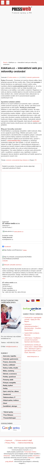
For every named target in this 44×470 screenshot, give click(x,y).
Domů (5, 62)
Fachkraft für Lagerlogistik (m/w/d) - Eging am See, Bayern (32, 319)
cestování (8, 160)
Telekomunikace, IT (9, 397)
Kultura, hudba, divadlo (10, 368)
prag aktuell (9, 461)
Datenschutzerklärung (25, 443)
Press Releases (8, 415)
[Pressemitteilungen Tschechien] (38, 301)
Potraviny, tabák (8, 379)
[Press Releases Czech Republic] (32, 301)
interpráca (36, 455)
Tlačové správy (8, 412)
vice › (4, 278)
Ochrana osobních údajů (23, 440)
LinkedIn (5, 261)
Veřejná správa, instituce (11, 400)
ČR (36, 160)
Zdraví (5, 403)
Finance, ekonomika (9, 362)
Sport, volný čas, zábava (11, 391)
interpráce (7, 455)
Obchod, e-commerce (10, 374)
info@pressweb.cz (12, 346)
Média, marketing (8, 371)
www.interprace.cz (33, 356)
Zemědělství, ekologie (10, 406)
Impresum (8, 440)
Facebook (7, 246)
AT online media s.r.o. (13, 77)
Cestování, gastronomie (32, 77)
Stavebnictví (7, 394)
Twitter (25, 250)
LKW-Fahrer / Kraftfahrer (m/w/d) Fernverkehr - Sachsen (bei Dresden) (32, 340)
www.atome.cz (18, 231)
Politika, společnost (9, 376)
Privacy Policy (10, 443)
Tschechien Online (30, 452)
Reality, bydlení (8, 385)
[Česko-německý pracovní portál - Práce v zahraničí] (32, 311)
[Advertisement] (22, 37)
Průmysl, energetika (9, 382)
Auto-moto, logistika (9, 356)
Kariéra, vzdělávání (9, 365)
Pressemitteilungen (9, 418)
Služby (5, 388)
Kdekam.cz (26, 160)
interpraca (31, 457)
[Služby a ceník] (28, 301)
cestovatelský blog (17, 160)
